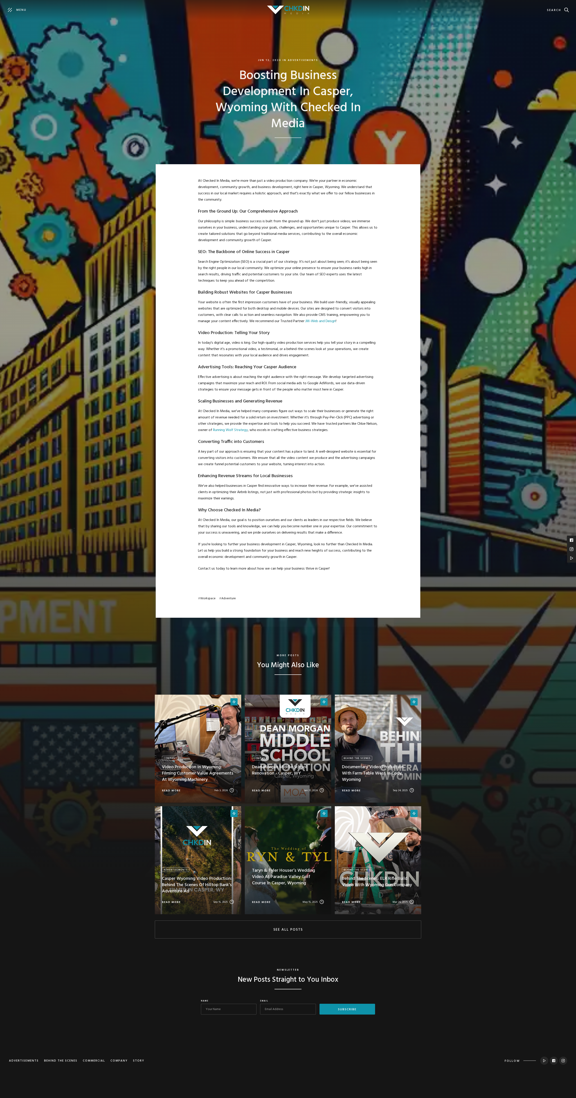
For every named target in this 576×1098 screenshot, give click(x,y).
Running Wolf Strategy (230, 430)
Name (205, 1001)
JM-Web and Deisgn (320, 321)
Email (264, 1001)
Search (554, 10)
